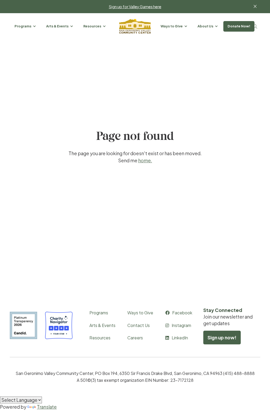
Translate (47, 407)
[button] (25, 26)
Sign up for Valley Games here (135, 6)
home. (145, 160)
